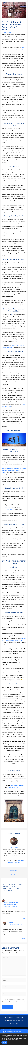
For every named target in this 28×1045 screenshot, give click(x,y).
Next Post (14, 875)
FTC (12, 315)
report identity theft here (17, 785)
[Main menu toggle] (24, 2)
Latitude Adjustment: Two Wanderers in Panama (11, 903)
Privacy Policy (14, 1023)
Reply (24, 918)
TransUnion (8, 509)
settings (16, 1039)
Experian (7, 507)
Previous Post (14, 871)
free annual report (13, 787)
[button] (14, 1031)
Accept (4, 1042)
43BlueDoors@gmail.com (16, 1017)
